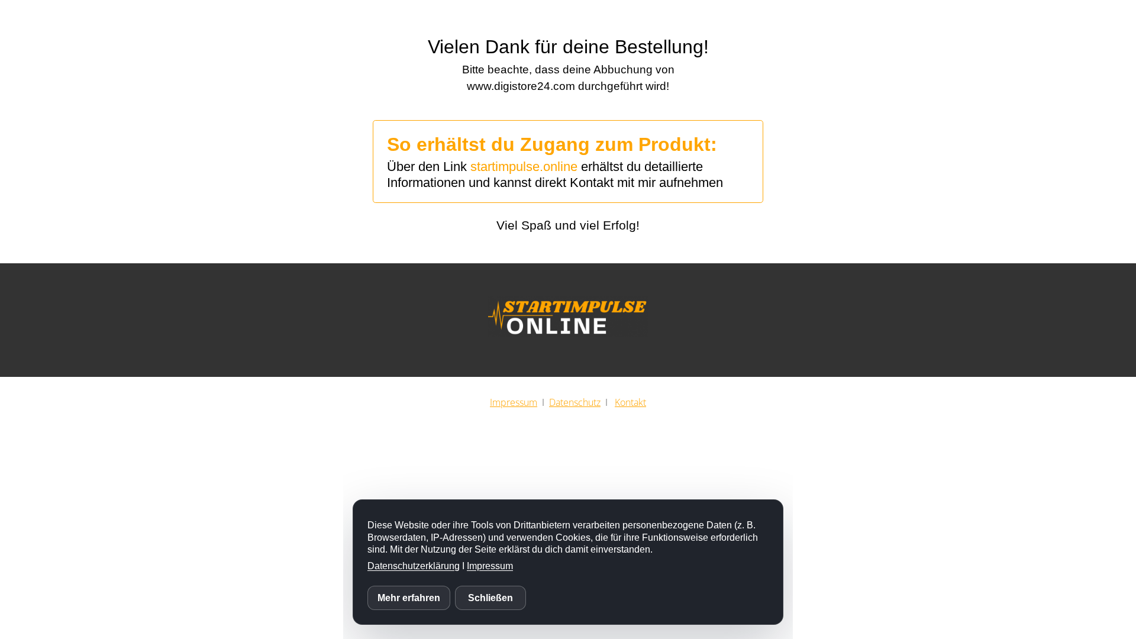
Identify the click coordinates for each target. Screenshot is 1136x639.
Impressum (490, 566)
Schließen (490, 598)
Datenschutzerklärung (413, 566)
